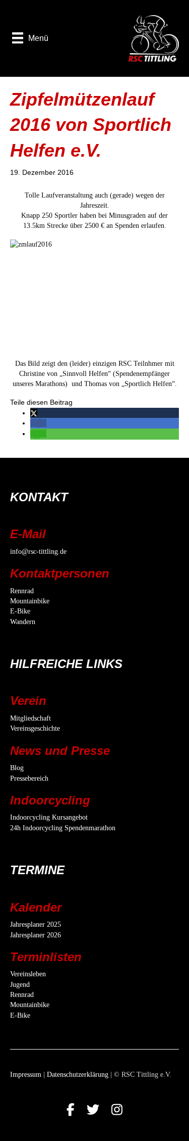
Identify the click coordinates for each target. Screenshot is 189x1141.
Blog (17, 768)
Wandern (22, 622)
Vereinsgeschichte (35, 728)
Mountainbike (29, 601)
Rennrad (22, 591)
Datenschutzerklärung (77, 1074)
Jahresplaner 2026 (35, 935)
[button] (33, 413)
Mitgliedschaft (30, 718)
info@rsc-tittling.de (38, 551)
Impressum (25, 1074)
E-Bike (20, 611)
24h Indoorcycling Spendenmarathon (62, 828)
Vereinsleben (28, 974)
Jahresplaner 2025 (35, 924)
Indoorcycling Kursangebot (49, 817)
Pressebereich (29, 778)
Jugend (20, 984)
